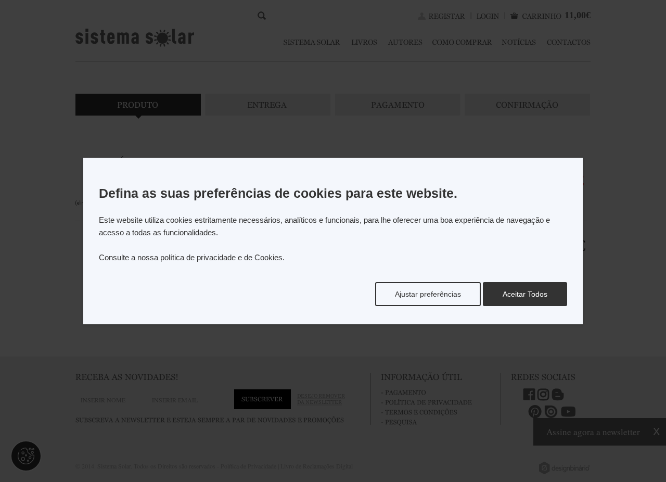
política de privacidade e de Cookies (221, 257)
